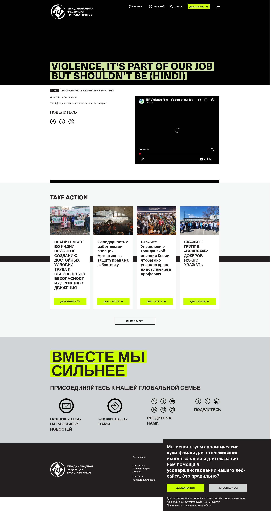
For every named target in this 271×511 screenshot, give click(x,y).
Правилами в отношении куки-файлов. (189, 505)
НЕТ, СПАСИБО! (228, 487)
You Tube (172, 401)
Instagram (163, 410)
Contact (114, 407)
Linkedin (154, 410)
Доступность (139, 457)
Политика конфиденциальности (144, 478)
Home (54, 91)
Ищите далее (134, 321)
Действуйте (196, 6)
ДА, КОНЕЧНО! (185, 487)
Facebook (163, 401)
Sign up (66, 407)
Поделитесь (63, 112)
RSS (172, 410)
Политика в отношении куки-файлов (141, 468)
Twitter (154, 401)
